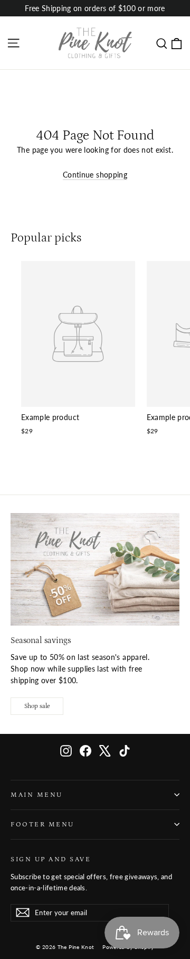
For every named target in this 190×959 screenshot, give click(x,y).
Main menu (37, 794)
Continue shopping (95, 174)
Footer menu (42, 824)
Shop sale (37, 706)
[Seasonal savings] (95, 569)
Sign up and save (51, 859)
